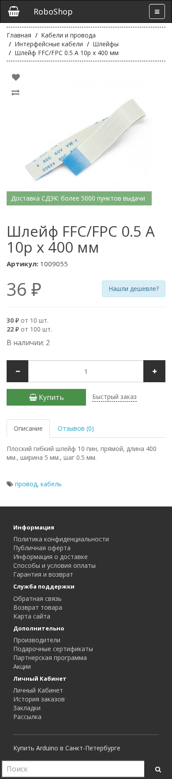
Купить (50, 397)
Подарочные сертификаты (53, 649)
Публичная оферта (42, 548)
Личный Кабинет (38, 690)
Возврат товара (37, 607)
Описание (28, 428)
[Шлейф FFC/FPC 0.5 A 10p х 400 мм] (86, 138)
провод (26, 484)
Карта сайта (31, 616)
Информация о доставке (50, 556)
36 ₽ (24, 289)
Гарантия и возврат (43, 574)
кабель (51, 484)
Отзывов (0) (76, 428)
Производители (36, 640)
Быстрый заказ (114, 396)
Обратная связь (37, 598)
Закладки (27, 708)
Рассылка (27, 716)
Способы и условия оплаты (54, 565)
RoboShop (53, 11)
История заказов (39, 699)
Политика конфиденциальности (61, 539)
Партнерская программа (50, 657)
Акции (22, 666)
